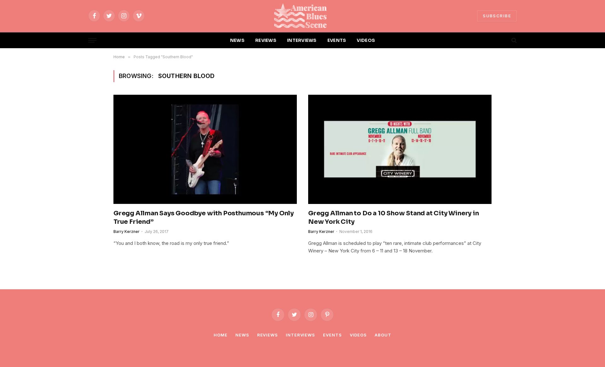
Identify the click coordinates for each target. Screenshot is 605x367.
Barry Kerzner (126, 231)
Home (221, 334)
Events (332, 334)
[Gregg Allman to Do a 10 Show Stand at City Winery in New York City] (400, 149)
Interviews (300, 334)
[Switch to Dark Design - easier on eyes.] (503, 40)
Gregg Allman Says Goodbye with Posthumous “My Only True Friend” (203, 217)
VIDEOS (366, 40)
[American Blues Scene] (302, 15)
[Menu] (92, 40)
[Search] (513, 40)
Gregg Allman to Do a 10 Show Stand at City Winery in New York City (393, 217)
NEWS (237, 40)
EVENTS (336, 40)
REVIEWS (265, 40)
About (383, 334)
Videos (358, 334)
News (242, 334)
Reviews (267, 334)
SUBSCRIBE (497, 15)
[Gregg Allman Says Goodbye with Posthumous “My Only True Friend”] (205, 149)
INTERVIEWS (302, 40)
